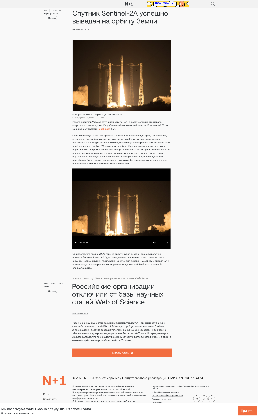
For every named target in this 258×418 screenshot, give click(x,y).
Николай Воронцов (80, 29)
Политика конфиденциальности (17, 413)
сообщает (104, 128)
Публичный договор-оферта (165, 392)
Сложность (50, 399)
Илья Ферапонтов (80, 313)
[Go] (45, 4)
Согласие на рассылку (162, 399)
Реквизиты (157, 402)
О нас (46, 394)
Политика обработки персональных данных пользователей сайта (180, 387)
